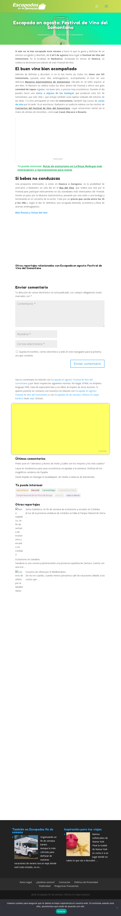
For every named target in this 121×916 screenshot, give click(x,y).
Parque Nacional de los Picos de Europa (34, 495)
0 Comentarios (75, 34)
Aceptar (61, 911)
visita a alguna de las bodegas (55, 93)
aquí (32, 398)
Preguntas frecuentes (66, 885)
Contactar (64, 882)
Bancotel (35, 490)
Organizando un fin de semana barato (48, 840)
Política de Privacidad (86, 882)
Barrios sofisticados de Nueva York (100, 838)
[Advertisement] (39, 137)
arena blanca (22, 490)
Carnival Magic (48, 490)
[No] (117, 907)
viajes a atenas (73, 495)
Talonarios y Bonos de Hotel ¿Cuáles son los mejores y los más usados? (67, 463)
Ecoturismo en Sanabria (27, 559)
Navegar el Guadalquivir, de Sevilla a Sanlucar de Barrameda (63, 476)
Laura (18, 468)
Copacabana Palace (67, 490)
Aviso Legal (26, 882)
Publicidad (58, 159)
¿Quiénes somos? (45, 882)
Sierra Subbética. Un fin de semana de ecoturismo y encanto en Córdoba (63, 509)
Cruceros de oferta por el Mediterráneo (46, 571)
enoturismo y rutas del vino (52, 34)
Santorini (59, 495)
